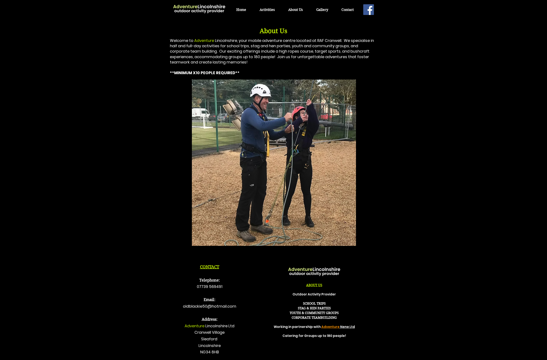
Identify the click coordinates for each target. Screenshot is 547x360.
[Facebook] (368, 9)
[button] (267, 10)
